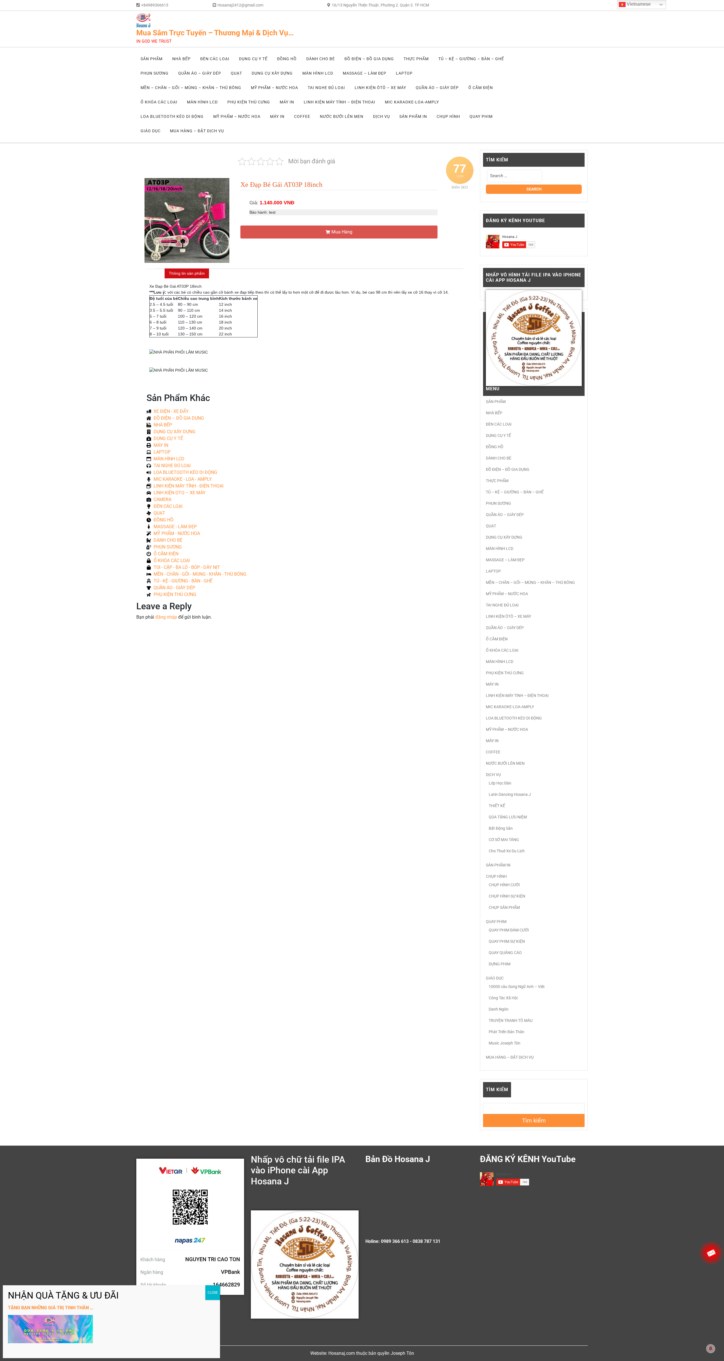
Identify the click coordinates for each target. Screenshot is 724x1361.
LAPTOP (404, 73)
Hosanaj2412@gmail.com (240, 5)
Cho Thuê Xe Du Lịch (507, 851)
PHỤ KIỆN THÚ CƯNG (248, 102)
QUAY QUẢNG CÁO (505, 952)
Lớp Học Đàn (500, 783)
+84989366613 (154, 5)
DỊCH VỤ (381, 116)
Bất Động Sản (501, 828)
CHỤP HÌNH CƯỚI (504, 885)
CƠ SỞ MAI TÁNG (504, 839)
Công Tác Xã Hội (503, 998)
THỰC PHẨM (416, 59)
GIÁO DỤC (151, 131)
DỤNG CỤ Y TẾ (253, 59)
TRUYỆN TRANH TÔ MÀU (511, 1020)
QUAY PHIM (481, 116)
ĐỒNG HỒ (287, 59)
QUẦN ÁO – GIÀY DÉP (199, 73)
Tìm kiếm (497, 1089)
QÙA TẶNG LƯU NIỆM (508, 817)
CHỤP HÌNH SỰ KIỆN (507, 896)
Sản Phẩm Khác (178, 398)
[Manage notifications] (710, 1348)
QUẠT (236, 73)
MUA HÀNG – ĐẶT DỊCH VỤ (197, 131)
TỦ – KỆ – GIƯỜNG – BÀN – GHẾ (471, 59)
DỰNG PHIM (499, 964)
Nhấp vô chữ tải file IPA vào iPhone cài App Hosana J (298, 1170)
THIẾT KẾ (497, 805)
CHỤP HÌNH (448, 116)
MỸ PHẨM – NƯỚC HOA (274, 87)
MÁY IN (287, 102)
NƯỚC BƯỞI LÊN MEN (341, 116)
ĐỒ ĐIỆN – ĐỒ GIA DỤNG (369, 59)
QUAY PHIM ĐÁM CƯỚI (509, 930)
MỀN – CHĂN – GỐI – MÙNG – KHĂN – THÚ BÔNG (191, 87)
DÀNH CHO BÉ (320, 59)
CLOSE (213, 1293)
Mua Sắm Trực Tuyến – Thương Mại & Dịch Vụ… (215, 33)
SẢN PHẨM (152, 59)
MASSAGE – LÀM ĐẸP (364, 73)
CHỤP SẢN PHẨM (504, 907)
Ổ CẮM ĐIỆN (480, 87)
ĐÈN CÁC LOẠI (214, 59)
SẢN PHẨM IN (413, 116)
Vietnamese (638, 4)
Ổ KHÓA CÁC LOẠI (159, 102)
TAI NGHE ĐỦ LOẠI (326, 87)
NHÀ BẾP (181, 59)
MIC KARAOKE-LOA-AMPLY (412, 102)
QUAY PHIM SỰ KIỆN (507, 941)
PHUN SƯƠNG (155, 73)
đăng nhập (166, 617)
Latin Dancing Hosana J (510, 794)
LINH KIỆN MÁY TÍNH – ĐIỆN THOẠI (339, 102)
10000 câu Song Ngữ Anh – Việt (517, 986)
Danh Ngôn (498, 1009)
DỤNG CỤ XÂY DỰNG (272, 73)
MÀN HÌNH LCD (317, 73)
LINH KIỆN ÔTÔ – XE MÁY (380, 87)
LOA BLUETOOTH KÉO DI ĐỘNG (172, 116)
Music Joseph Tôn (504, 1043)
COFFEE (302, 116)
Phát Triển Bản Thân (506, 1032)
